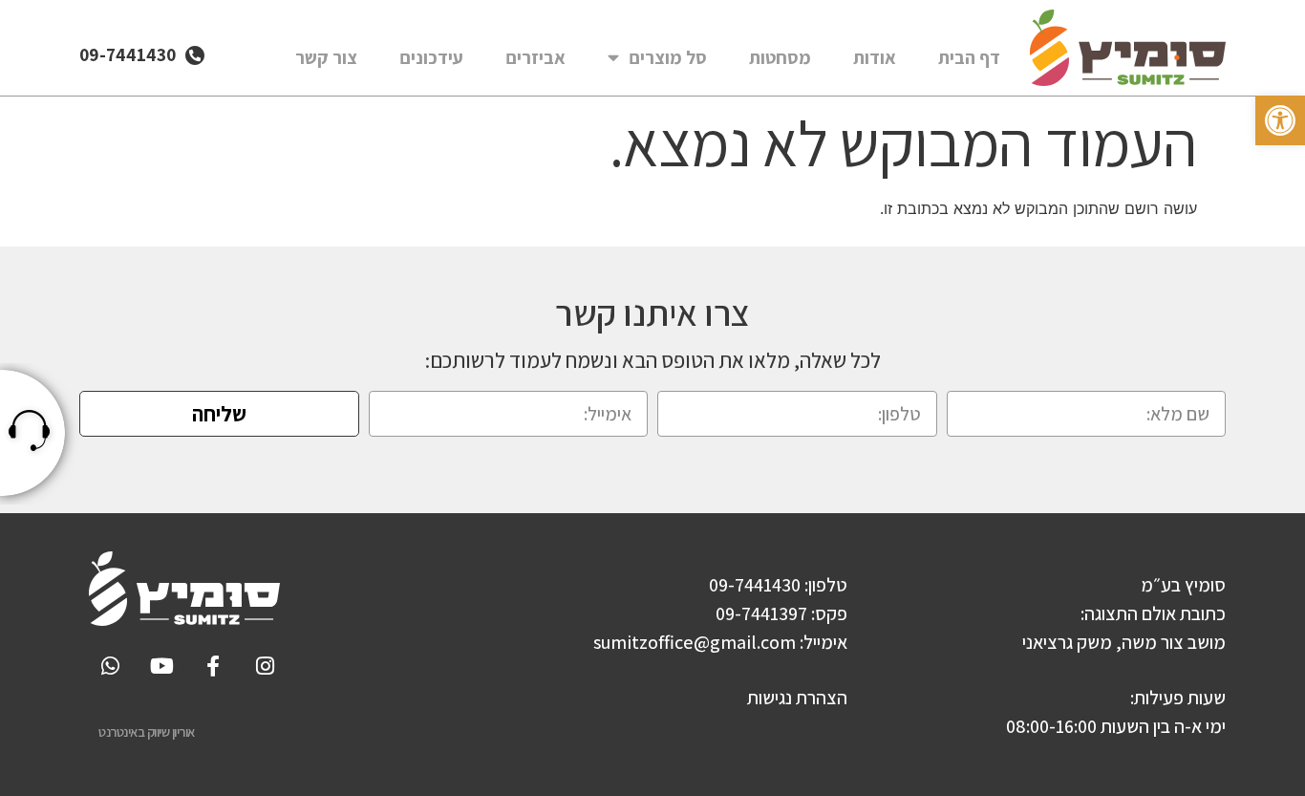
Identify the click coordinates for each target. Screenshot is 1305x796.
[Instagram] (265, 666)
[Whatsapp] (110, 666)
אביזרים (535, 57)
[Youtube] (161, 666)
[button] (1280, 120)
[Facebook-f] (213, 666)
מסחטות (780, 57)
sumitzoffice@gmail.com (694, 642)
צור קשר (326, 57)
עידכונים (431, 57)
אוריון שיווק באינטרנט (146, 731)
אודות (874, 57)
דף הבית (969, 57)
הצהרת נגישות (797, 697)
